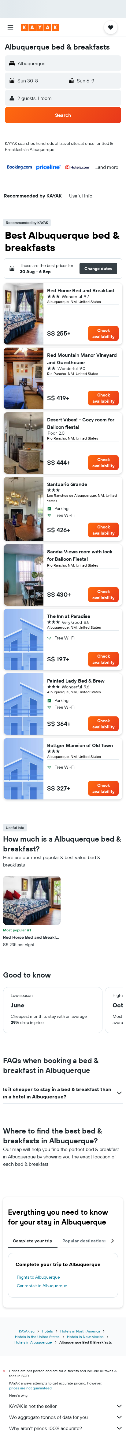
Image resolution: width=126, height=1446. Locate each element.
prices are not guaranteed (30, 1388)
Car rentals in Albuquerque (42, 1286)
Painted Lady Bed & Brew (76, 681)
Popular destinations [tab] (84, 1241)
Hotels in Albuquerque (33, 1342)
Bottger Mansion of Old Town (80, 745)
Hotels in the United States (37, 1336)
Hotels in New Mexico (85, 1336)
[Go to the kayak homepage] (40, 27)
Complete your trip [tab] (33, 1241)
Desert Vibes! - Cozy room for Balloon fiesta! (80, 423)
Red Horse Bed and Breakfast (80, 290)
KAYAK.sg (27, 1331)
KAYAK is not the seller (33, 1406)
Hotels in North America (80, 1331)
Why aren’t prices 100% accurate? (45, 1428)
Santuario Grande (67, 484)
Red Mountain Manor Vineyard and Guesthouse (82, 358)
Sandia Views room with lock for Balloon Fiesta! (79, 555)
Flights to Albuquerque (38, 1277)
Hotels (47, 1331)
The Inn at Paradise (68, 616)
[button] (10, 27)
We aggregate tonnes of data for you (48, 1417)
